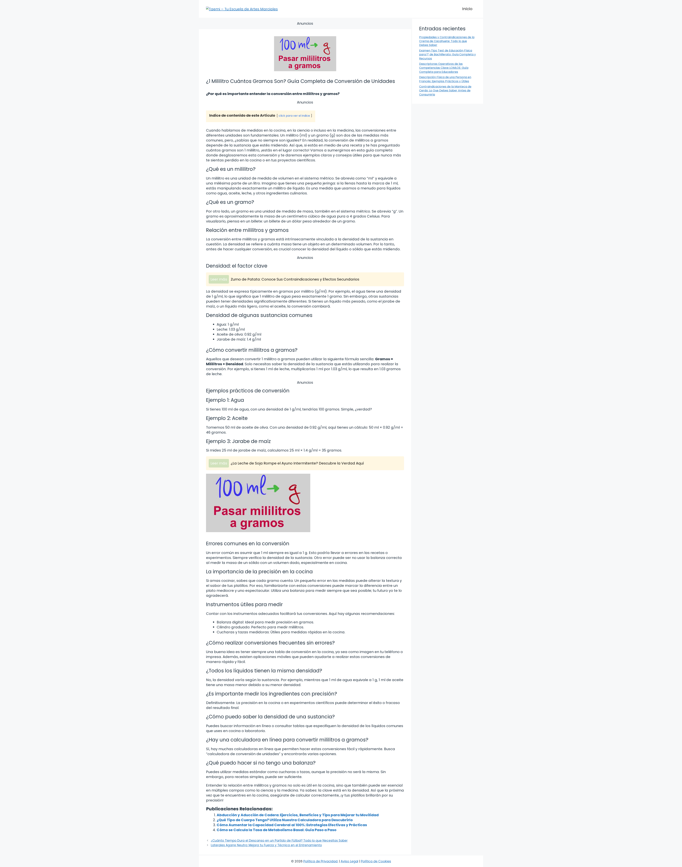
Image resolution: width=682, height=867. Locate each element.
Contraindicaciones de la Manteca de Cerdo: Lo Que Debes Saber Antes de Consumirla (445, 91)
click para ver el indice (294, 116)
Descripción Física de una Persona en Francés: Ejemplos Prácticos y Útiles (445, 79)
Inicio (467, 9)
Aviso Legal (349, 861)
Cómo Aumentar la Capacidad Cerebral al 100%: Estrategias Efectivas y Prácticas (292, 824)
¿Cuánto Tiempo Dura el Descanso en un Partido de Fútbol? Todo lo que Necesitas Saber (279, 840)
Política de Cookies (376, 861)
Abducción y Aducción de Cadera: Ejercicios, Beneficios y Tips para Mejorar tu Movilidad (298, 814)
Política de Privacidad (320, 861)
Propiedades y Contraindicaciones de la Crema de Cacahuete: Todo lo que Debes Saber (446, 41)
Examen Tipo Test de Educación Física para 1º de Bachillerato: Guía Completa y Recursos (447, 54)
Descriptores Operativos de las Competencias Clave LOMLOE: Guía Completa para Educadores (443, 68)
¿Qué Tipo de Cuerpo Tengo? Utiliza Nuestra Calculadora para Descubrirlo (285, 819)
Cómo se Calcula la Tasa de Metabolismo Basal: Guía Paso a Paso (276, 829)
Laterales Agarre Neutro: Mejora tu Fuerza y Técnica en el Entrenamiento (266, 845)
